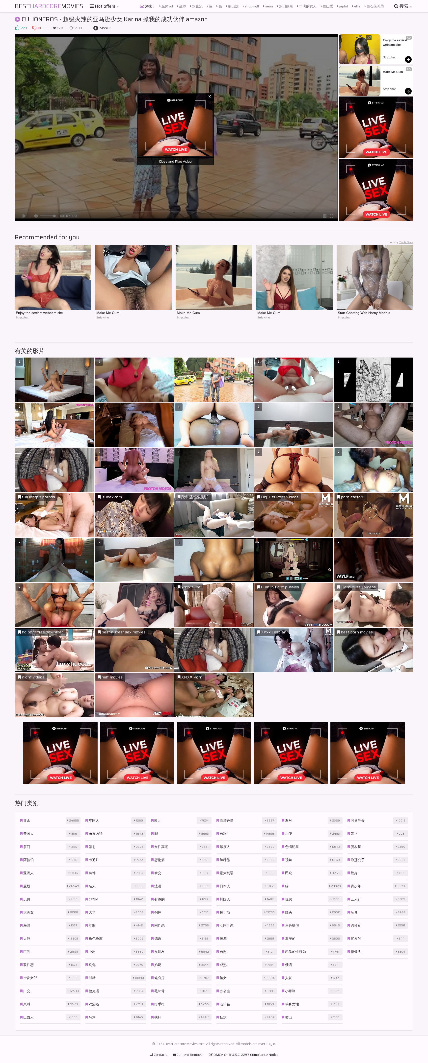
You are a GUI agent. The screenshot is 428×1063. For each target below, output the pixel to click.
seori (269, 6)
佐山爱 (327, 6)
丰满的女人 (307, 6)
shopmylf (251, 6)
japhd (343, 6)
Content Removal (189, 1054)
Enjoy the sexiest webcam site (395, 43)
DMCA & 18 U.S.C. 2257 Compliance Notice (245, 1054)
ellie (356, 6)
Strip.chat (389, 57)
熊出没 (233, 6)
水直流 (197, 6)
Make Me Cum (393, 72)
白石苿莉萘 (375, 6)
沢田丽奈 (285, 6)
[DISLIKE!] (34, 28)
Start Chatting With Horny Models (364, 313)
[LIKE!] (17, 28)
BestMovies (49, 6)
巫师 (182, 6)
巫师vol (167, 6)
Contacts (160, 1054)
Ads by (401, 242)
